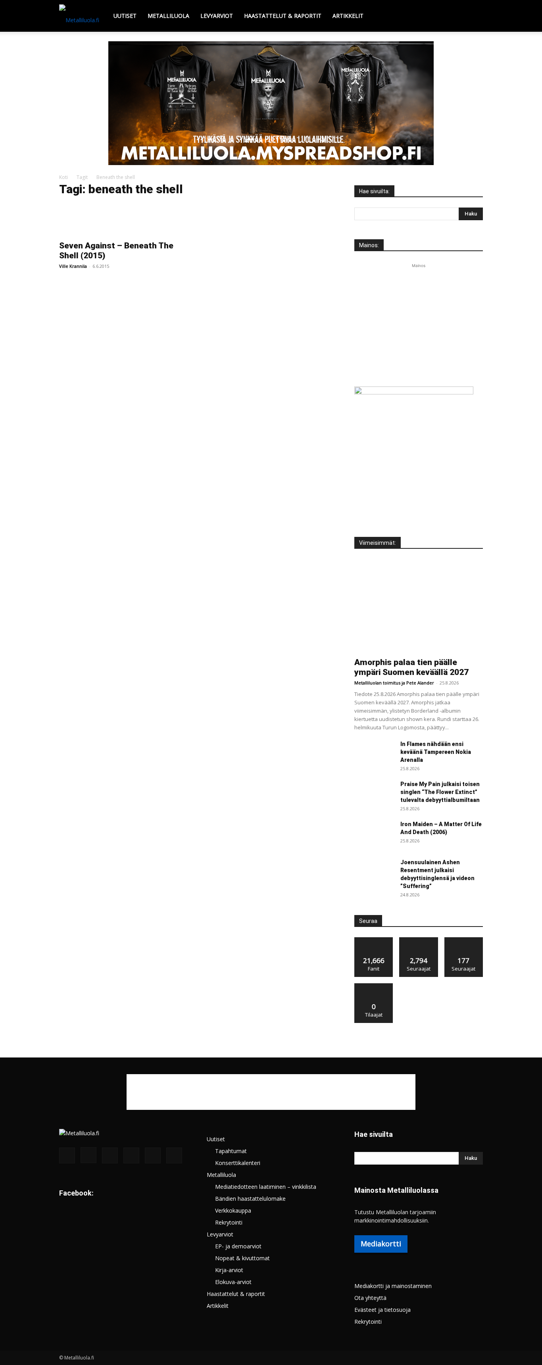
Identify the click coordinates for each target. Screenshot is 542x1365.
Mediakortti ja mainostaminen (393, 1286)
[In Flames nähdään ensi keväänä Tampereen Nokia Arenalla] (374, 754)
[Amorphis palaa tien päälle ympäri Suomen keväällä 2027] (418, 605)
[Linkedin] (110, 1155)
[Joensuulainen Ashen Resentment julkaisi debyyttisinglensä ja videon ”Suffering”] (374, 872)
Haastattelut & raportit (282, 15)
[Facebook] (67, 1155)
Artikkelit (348, 15)
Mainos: (369, 245)
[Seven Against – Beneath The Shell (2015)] (123, 220)
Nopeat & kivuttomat (242, 1258)
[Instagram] (88, 1155)
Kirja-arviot (229, 1270)
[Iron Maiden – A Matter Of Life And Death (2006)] (368, 830)
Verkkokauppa (233, 1210)
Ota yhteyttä (370, 1298)
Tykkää (373, 940)
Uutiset (124, 15)
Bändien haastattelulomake (250, 1198)
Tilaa (374, 986)
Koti (63, 177)
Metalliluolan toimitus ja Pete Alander (394, 683)
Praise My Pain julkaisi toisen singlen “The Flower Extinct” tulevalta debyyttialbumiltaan (440, 792)
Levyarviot (216, 15)
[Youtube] (174, 1155)
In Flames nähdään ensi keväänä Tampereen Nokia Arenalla (435, 752)
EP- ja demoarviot (238, 1246)
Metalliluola (168, 15)
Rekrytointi (228, 1222)
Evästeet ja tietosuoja (382, 1309)
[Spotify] (131, 1155)
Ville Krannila (73, 266)
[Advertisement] (418, 319)
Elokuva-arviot (233, 1282)
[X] (153, 1155)
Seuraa (419, 940)
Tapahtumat (231, 1151)
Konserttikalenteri (237, 1163)
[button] (473, 16)
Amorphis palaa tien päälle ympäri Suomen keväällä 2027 (411, 667)
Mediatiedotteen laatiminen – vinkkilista (265, 1186)
